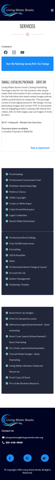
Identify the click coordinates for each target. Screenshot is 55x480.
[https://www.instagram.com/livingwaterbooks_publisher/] (27, 458)
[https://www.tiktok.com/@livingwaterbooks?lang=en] (45, 458)
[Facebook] (5, 52)
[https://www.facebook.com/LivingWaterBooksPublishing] (10, 458)
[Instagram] (14, 52)
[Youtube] (22, 52)
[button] (52, 10)
